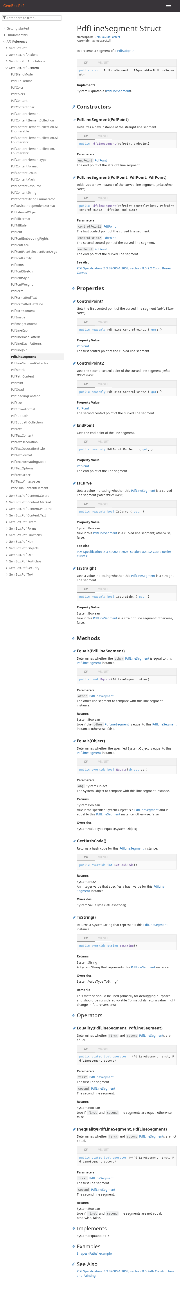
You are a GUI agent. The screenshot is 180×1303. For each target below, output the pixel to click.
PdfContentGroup (24, 173)
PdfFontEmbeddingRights (30, 238)
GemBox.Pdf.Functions (25, 535)
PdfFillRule (19, 225)
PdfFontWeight (22, 284)
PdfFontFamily (21, 258)
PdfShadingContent (25, 396)
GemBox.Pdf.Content (24, 68)
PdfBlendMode (22, 74)
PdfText (16, 429)
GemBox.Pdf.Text (21, 574)
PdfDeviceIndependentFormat (33, 206)
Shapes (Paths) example (94, 1253)
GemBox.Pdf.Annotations (27, 61)
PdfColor (17, 87)
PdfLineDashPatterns (26, 343)
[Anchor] (74, 106)
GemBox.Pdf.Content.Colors (29, 495)
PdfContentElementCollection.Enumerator (33, 151)
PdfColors (18, 94)
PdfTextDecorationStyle (28, 448)
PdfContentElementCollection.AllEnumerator (35, 140)
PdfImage (18, 317)
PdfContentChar (22, 107)
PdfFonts (17, 265)
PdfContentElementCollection (32, 120)
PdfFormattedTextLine (27, 304)
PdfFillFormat (20, 219)
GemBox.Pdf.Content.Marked (30, 502)
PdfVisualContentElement (29, 488)
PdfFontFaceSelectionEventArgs (34, 251)
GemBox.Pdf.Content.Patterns (30, 509)
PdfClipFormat (21, 81)
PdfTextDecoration (24, 442)
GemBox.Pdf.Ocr (21, 555)
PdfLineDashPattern (25, 337)
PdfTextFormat (21, 455)
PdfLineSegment (23, 357)
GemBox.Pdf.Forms (22, 528)
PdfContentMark (23, 179)
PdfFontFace (20, 245)
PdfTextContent (22, 435)
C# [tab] (86, 62)
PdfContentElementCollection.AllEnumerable (35, 129)
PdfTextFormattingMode (28, 462)
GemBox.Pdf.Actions (23, 55)
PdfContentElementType (29, 160)
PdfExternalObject (24, 212)
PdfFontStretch (22, 271)
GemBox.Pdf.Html (21, 541)
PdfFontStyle (20, 278)
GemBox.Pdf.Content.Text (27, 515)
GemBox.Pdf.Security (24, 568)
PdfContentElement (25, 114)
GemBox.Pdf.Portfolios (25, 561)
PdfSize (16, 402)
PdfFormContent (23, 311)
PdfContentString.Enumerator (33, 199)
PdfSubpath (19, 416)
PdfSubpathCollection (27, 422)
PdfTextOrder (21, 475)
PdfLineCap (19, 330)
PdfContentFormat (24, 166)
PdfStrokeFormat (23, 409)
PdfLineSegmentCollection (30, 363)
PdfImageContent (24, 324)
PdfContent (19, 100)
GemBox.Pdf (18, 48)
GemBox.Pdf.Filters (22, 522)
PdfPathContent (22, 376)
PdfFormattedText (24, 297)
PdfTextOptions (22, 468)
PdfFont (16, 232)
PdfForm (17, 291)
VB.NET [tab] (103, 62)
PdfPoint (17, 383)
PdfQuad (17, 389)
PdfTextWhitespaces (25, 481)
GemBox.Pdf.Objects (24, 548)
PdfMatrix (18, 370)
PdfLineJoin (19, 350)
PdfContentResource (26, 186)
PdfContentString (23, 192)
